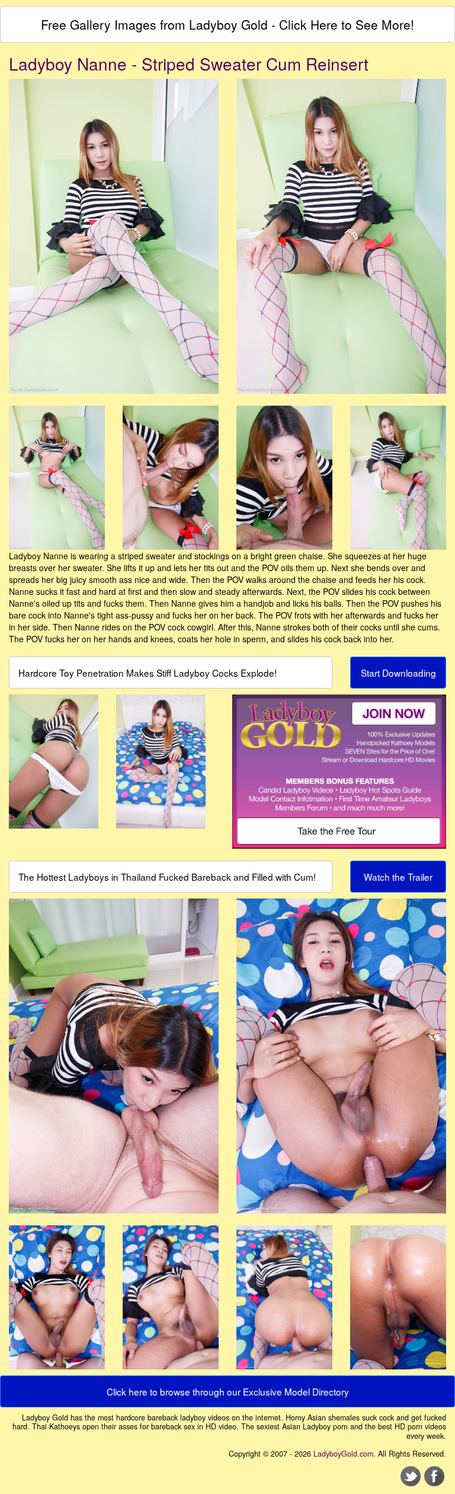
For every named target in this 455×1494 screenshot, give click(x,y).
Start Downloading (398, 672)
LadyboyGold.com (343, 1453)
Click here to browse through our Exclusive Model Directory (228, 1391)
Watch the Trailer (398, 876)
